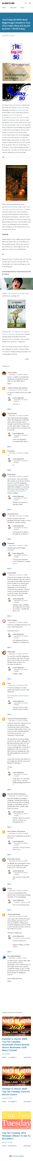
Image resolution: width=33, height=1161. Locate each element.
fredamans (10, 543)
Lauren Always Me (18, 398)
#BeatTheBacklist (12, 207)
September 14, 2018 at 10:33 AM (18, 415)
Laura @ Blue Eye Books (16, 117)
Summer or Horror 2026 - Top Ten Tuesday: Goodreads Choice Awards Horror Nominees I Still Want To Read (15, 1044)
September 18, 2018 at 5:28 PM (18, 916)
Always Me (8, 3)
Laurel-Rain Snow (12, 514)
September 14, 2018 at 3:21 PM (18, 654)
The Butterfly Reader (13, 914)
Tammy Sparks (12, 372)
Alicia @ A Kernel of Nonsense (16, 794)
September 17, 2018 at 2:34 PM (18, 890)
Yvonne (9, 888)
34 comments (12, 1101)
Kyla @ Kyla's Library (13, 859)
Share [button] (27, 359)
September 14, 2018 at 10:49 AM (18, 453)
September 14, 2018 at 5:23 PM (18, 721)
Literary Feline (11, 573)
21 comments (12, 1057)
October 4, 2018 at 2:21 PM (22, 902)
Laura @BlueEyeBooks (14, 956)
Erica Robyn (11, 451)
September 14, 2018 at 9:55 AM (18, 390)
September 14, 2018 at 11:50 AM (18, 516)
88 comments (12, 1146)
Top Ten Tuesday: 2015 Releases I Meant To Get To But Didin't (16, 1135)
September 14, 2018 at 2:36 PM (18, 622)
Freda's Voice (21, 107)
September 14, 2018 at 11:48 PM (18, 833)
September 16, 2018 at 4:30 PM (18, 861)
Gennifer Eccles (12, 413)
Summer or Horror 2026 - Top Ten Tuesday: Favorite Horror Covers (16, 1091)
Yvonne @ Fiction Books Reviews (17, 719)
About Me (13, 7)
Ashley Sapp (11, 652)
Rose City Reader (20, 110)
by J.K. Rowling (16, 293)
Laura (9, 683)
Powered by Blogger (17, 1156)
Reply (9, 384)
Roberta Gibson (12, 620)
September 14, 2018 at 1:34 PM (18, 575)
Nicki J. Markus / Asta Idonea (16, 831)
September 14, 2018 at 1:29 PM (18, 545)
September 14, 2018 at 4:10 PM (18, 685)
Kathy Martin (11, 474)
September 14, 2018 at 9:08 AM (18, 374)
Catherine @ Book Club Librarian (17, 388)
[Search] (26, 3)
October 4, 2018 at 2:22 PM (22, 938)
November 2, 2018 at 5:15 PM (17, 958)
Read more (27, 1057)
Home (4, 7)
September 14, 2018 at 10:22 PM (18, 796)
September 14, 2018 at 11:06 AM (18, 476)
